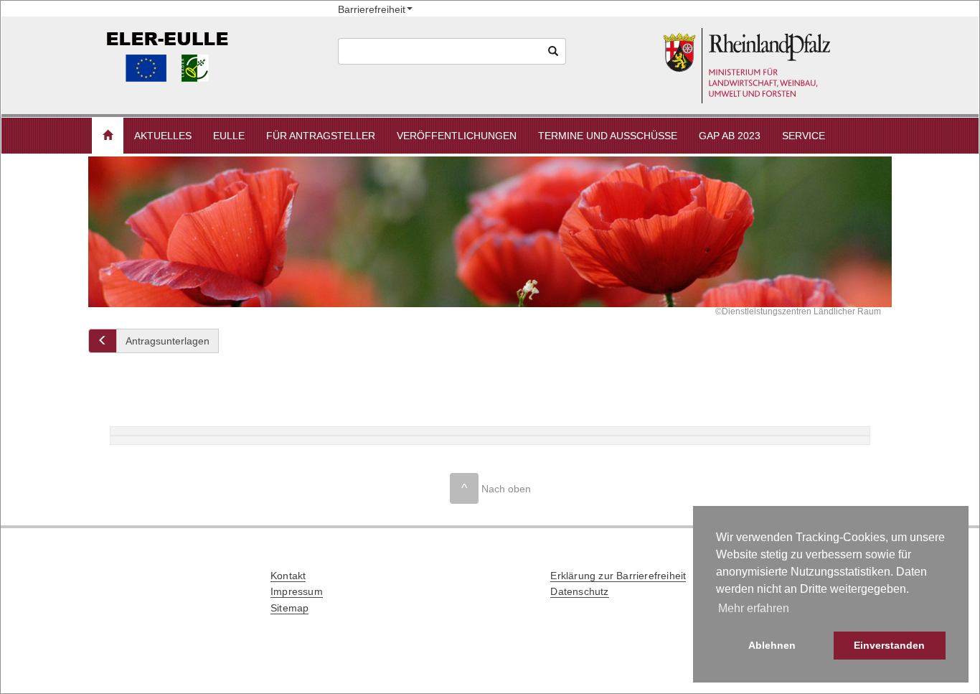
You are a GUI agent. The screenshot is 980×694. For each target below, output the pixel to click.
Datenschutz (579, 591)
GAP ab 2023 (729, 135)
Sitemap (289, 608)
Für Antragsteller (320, 135)
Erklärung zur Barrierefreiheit (618, 575)
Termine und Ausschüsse (607, 135)
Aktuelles (163, 135)
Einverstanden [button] (889, 645)
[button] (107, 136)
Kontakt (288, 575)
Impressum (296, 591)
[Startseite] (775, 65)
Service (803, 135)
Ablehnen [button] (772, 645)
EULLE (229, 135)
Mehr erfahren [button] (753, 608)
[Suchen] (553, 51)
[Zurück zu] (102, 341)
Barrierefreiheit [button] (371, 9)
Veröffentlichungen (457, 135)
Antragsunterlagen (167, 341)
